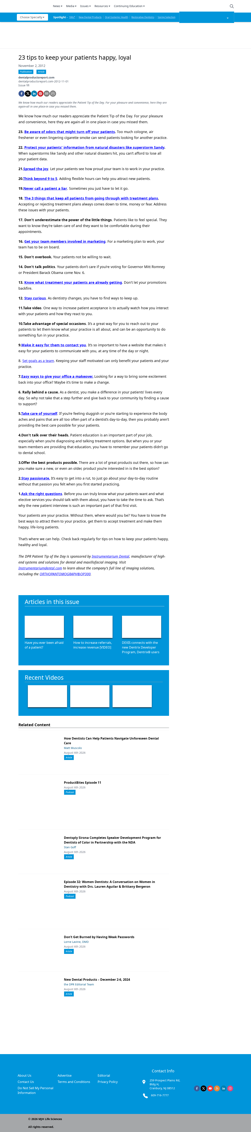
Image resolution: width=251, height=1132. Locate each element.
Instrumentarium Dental (110, 556)
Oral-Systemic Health (116, 17)
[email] (47, 93)
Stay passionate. (35, 478)
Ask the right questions (41, 493)
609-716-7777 (160, 1095)
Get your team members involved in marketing (64, 241)
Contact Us (26, 1082)
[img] (32, 6)
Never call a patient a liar (45, 188)
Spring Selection (166, 17)
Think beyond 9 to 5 (40, 178)
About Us (24, 1075)
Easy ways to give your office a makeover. (57, 376)
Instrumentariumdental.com (40, 568)
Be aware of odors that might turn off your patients (69, 131)
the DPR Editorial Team (79, 984)
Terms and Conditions (74, 1082)
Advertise (65, 1075)
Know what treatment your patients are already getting (73, 282)
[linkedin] (34, 93)
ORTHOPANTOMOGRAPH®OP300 (65, 574)
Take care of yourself (39, 413)
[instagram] (230, 1088)
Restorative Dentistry (142, 17)
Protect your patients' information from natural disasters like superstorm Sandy (94, 147)
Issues (84, 6)
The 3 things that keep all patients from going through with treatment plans (91, 198)
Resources (101, 6)
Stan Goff (70, 847)
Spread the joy (35, 168)
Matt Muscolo (73, 748)
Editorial (104, 1075)
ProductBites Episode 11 (82, 782)
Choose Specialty (31, 17)
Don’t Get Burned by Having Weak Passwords (99, 937)
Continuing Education (128, 6)
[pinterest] (40, 93)
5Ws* (72, 17)
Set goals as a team (38, 360)
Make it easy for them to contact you (53, 345)
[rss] (217, 1088)
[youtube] (210, 1088)
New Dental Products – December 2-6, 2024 (97, 979)
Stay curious (35, 298)
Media (70, 6)
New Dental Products (90, 17)
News (56, 6)
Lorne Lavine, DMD (76, 942)
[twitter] (28, 93)
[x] (203, 1088)
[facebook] (21, 93)
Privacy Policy (108, 1082)
